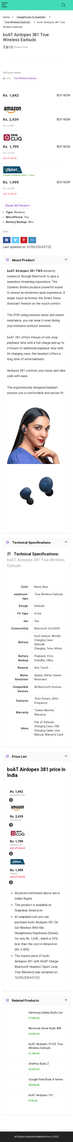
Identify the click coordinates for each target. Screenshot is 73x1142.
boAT (5, 231)
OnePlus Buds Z (39, 1063)
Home (6, 17)
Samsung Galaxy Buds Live (46, 1012)
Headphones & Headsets (31, 17)
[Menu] (4, 5)
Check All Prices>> (17, 205)
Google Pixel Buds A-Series (46, 1079)
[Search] (63, 5)
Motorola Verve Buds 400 (45, 1028)
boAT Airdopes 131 (41, 1095)
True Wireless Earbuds (17, 22)
